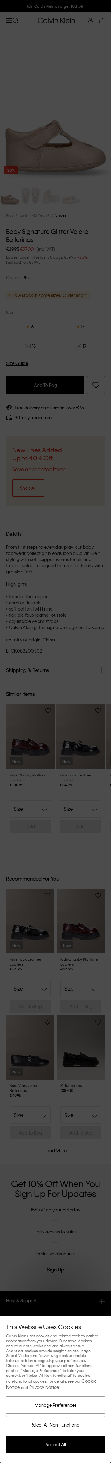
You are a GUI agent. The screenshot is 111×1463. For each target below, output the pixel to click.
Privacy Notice (44, 1387)
